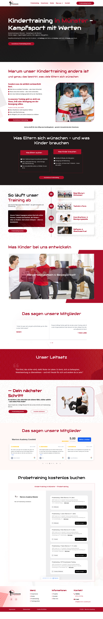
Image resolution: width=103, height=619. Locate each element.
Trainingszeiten (35, 601)
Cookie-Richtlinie (41, 609)
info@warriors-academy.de (83, 601)
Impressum (12, 609)
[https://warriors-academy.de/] (17, 3)
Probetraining (35, 598)
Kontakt (55, 596)
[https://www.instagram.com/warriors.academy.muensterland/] (16, 599)
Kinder (33, 596)
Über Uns (55, 598)
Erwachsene (34, 594)
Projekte (55, 594)
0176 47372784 (79, 596)
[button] (62, 3)
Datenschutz (26, 609)
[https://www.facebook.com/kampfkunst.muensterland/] (11, 599)
